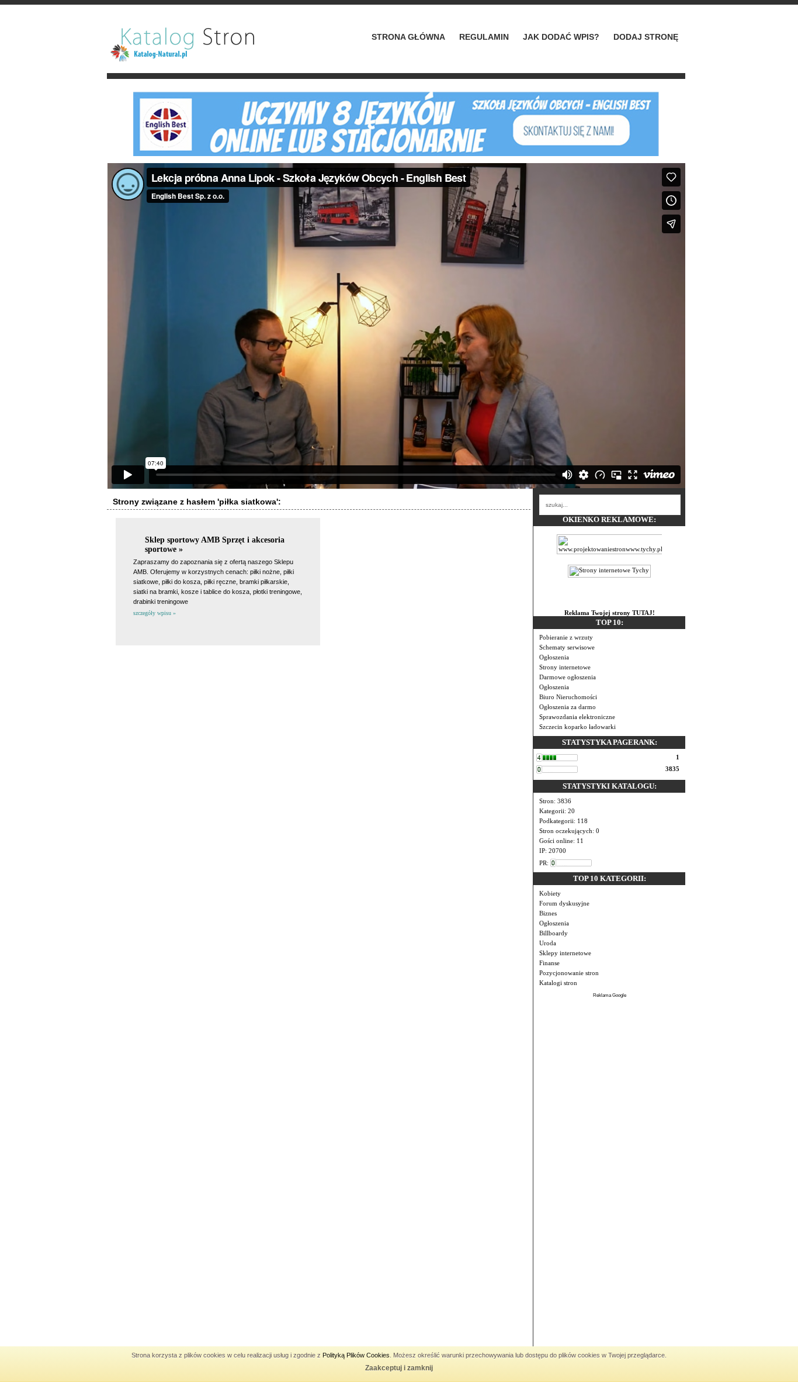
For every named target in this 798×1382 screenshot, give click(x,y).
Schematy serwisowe (567, 647)
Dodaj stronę (645, 37)
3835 (672, 768)
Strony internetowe (565, 667)
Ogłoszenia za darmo (567, 706)
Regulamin (484, 37)
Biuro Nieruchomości (568, 696)
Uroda (547, 942)
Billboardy (553, 933)
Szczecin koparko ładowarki (577, 726)
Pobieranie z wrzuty (566, 637)
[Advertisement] (609, 1174)
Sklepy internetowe (565, 952)
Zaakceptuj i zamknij (399, 1368)
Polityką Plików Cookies (356, 1355)
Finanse (549, 962)
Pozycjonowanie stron (569, 972)
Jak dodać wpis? (561, 37)
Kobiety (550, 893)
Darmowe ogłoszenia (567, 676)
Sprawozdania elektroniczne (577, 716)
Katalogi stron (558, 982)
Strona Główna (408, 37)
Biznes (548, 913)
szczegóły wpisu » (154, 613)
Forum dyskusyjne (564, 903)
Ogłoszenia (554, 657)
